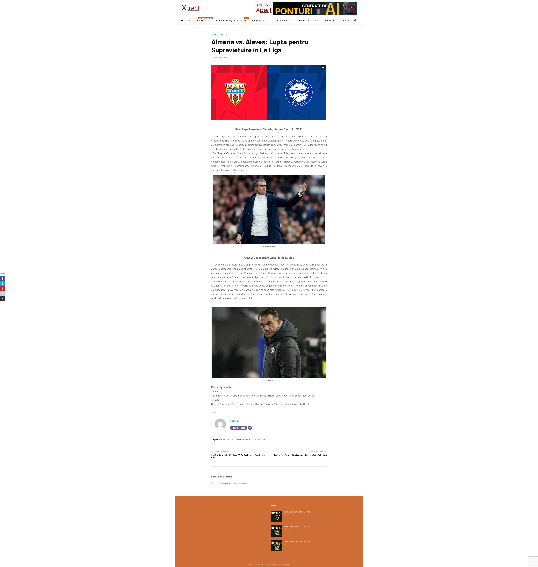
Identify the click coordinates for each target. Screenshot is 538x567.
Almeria (229, 439)
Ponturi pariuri (258, 20)
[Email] (250, 428)
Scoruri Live (330, 20)
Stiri (317, 20)
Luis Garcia (262, 439)
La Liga (222, 34)
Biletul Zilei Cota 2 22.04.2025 (297, 526)
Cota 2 (287, 515)
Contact (346, 20)
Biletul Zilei (304, 20)
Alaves (222, 439)
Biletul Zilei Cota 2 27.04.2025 (297, 512)
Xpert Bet (235, 420)
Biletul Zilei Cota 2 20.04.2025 (297, 541)
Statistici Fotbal (282, 20)
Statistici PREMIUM (200, 19)
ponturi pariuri (264, 277)
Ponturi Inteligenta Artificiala (232, 19)
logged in (226, 483)
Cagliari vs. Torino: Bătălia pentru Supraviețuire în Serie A (300, 455)
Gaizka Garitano (241, 439)
